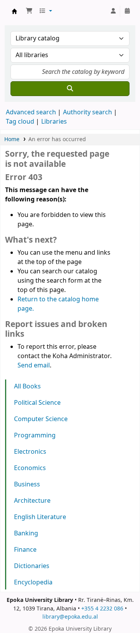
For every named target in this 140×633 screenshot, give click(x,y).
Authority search (87, 112)
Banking (26, 533)
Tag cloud (20, 121)
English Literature (40, 517)
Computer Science (41, 419)
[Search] (70, 88)
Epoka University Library (14, 11)
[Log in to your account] (113, 11)
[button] (29, 11)
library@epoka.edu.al (70, 617)
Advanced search (31, 112)
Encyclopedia (33, 582)
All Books (27, 386)
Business (27, 484)
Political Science (37, 402)
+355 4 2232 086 (102, 609)
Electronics (30, 451)
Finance (25, 549)
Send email (34, 365)
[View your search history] (127, 11)
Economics (30, 468)
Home (11, 139)
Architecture (32, 500)
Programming (35, 435)
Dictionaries (31, 566)
